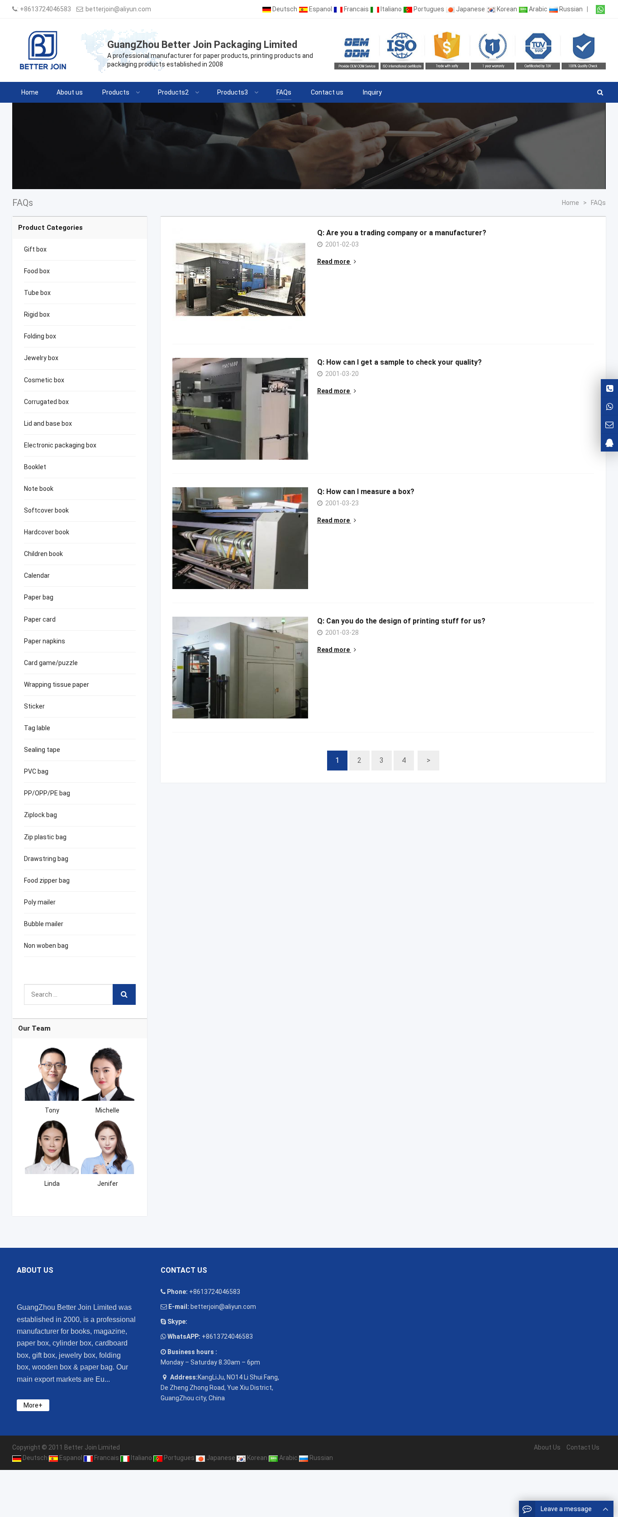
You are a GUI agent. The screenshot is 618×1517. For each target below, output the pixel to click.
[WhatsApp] (600, 9)
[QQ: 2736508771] (609, 443)
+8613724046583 (45, 9)
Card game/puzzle (51, 662)
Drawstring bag (46, 858)
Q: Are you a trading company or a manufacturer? (401, 232)
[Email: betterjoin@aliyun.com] (609, 424)
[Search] (124, 994)
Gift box (35, 249)
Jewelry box (41, 357)
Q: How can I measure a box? (365, 491)
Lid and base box (48, 423)
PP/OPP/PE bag (47, 793)
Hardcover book (46, 532)
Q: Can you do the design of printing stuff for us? (401, 621)
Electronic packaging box (60, 445)
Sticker (34, 706)
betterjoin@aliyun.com (118, 9)
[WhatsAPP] (609, 406)
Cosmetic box (44, 380)
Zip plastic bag (45, 837)
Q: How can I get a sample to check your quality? (399, 362)
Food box (37, 271)
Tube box (37, 292)
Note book (38, 488)
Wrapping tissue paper (56, 684)
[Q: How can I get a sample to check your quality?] (240, 409)
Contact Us (582, 1447)
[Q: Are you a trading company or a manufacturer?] (240, 279)
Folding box (40, 336)
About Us (547, 1447)
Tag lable (37, 728)
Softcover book (46, 510)
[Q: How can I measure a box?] (240, 538)
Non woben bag (46, 945)
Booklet (35, 467)
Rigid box (37, 314)
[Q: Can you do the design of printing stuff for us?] (240, 667)
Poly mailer (40, 902)
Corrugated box (46, 401)
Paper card (40, 619)
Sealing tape (42, 749)
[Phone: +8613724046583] (609, 388)
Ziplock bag (40, 814)
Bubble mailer (43, 923)
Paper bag (38, 597)
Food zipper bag (47, 880)
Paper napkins (44, 641)
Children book (43, 553)
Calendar (37, 575)
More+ (33, 1405)
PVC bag (36, 771)
